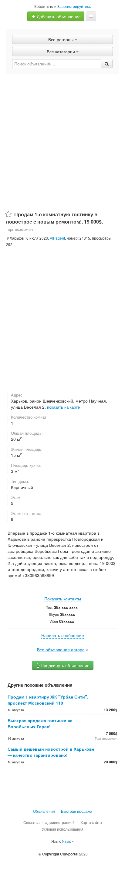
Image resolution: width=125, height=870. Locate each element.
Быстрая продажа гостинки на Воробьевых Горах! (40, 723)
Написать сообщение (62, 635)
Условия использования (62, 829)
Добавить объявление (58, 16)
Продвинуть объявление (64, 665)
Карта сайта (91, 822)
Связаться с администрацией (49, 822)
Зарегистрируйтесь (74, 6)
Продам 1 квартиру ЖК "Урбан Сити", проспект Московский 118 (48, 700)
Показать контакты (62, 599)
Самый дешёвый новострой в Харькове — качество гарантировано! (51, 752)
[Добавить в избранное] (8, 214)
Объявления (44, 811)
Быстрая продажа (76, 811)
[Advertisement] (62, 139)
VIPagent (57, 238)
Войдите (41, 6)
